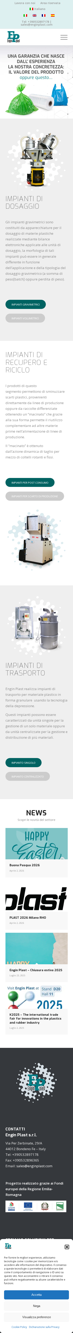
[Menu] (62, 37)
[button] (67, 1247)
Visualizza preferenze (36, 1317)
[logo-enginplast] (30, 37)
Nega (36, 1306)
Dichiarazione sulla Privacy (44, 1327)
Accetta (36, 1294)
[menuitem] (25, 3)
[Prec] (3, 82)
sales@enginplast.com (34, 1166)
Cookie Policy (19, 1327)
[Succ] (69, 82)
